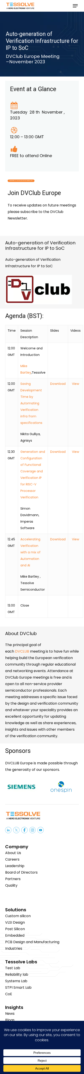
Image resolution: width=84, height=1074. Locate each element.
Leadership (14, 865)
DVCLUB (22, 651)
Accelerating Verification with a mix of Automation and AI (30, 552)
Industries (13, 948)
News (10, 1013)
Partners (13, 878)
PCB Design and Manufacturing (32, 942)
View (75, 383)
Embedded (14, 935)
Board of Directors (21, 872)
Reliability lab (16, 974)
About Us (13, 852)
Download (58, 383)
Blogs (10, 1020)
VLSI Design (15, 922)
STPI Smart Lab (18, 987)
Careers (12, 859)
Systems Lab (16, 981)
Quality (11, 885)
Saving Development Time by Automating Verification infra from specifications (31, 403)
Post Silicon (15, 929)
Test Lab (12, 968)
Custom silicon (18, 915)
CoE (8, 994)
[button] (75, 6)
